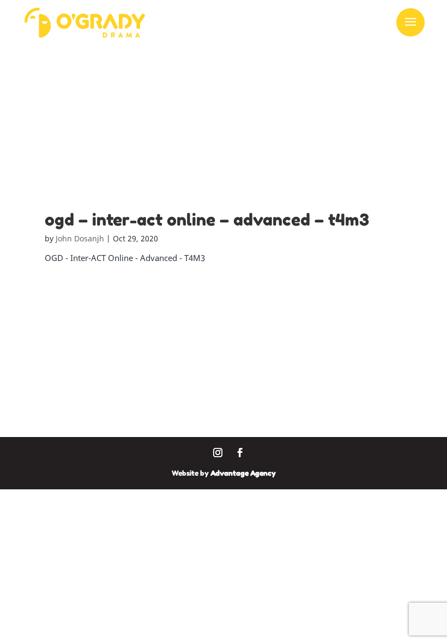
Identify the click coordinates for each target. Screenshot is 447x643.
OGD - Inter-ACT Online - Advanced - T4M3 (125, 257)
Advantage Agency (243, 473)
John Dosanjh (80, 238)
